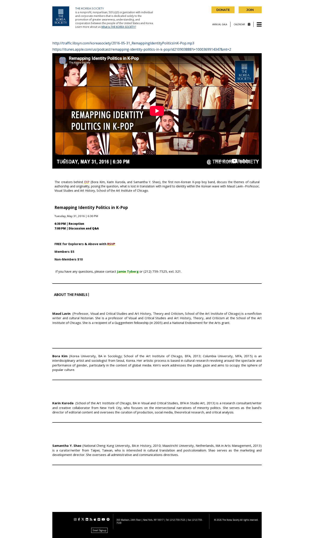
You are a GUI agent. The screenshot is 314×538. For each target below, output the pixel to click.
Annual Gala (219, 24)
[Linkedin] (87, 519)
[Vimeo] (99, 519)
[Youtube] (103, 519)
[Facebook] (79, 519)
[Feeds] (91, 519)
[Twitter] (82, 519)
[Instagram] (75, 519)
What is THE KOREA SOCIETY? (118, 27)
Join (250, 10)
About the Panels (70, 294)
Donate (223, 10)
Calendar (240, 24)
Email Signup (99, 530)
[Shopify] (108, 519)
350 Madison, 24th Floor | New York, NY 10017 (140, 519)
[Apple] (95, 519)
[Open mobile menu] (259, 24)
